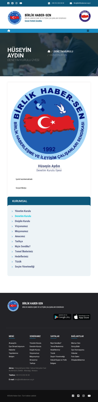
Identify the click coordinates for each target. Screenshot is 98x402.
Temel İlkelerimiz (24, 251)
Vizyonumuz (21, 226)
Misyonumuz (21, 231)
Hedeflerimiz (21, 256)
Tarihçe (19, 241)
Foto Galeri (75, 357)
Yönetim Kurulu (23, 211)
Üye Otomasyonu (77, 350)
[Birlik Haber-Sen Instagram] (16, 3)
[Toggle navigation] (88, 31)
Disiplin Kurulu (22, 221)
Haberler (12, 350)
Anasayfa (12, 343)
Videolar (74, 353)
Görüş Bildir (75, 346)
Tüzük (18, 261)
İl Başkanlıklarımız (78, 360)
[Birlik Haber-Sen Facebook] (8, 3)
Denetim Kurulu (63, 51)
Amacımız (20, 236)
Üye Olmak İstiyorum (16, 346)
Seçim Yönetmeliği (24, 266)
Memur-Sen (75, 343)
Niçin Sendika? (22, 246)
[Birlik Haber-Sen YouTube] (21, 3)
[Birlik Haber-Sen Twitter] (12, 3)
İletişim (11, 357)
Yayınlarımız (13, 353)
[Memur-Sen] (85, 16)
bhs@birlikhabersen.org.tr (24, 379)
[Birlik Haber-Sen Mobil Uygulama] (62, 317)
